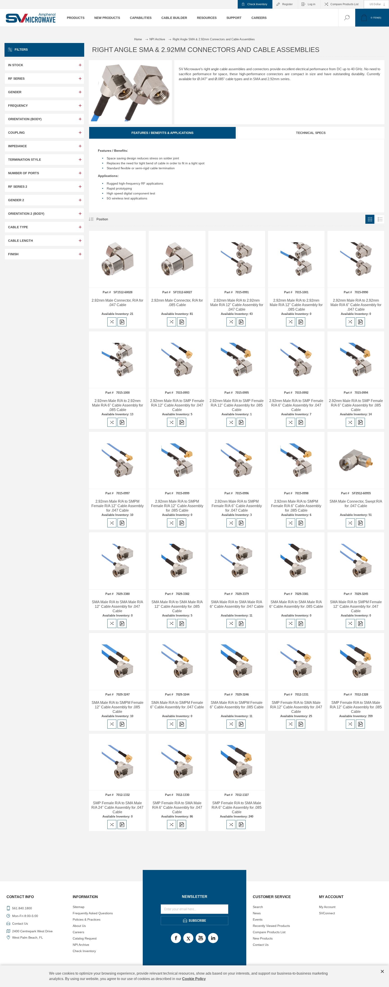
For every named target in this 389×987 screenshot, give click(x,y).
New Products (263, 938)
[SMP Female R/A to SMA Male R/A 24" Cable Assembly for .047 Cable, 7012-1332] (117, 762)
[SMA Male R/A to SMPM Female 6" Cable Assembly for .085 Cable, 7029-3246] (236, 661)
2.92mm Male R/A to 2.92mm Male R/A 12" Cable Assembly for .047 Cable (236, 304)
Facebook (176, 938)
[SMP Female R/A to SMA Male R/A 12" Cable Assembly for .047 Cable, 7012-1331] (296, 661)
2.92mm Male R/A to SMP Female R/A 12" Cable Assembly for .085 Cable (237, 405)
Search (258, 907)
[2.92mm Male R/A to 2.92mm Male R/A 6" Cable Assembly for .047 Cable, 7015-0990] (355, 259)
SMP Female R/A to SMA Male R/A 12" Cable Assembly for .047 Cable (296, 707)
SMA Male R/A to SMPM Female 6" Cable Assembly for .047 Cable (177, 705)
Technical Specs (311, 133)
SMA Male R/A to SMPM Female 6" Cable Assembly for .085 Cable (237, 705)
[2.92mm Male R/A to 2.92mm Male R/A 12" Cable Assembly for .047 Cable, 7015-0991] (236, 259)
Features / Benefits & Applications (162, 133)
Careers (78, 932)
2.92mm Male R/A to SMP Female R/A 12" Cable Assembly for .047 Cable (177, 405)
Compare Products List (344, 4)
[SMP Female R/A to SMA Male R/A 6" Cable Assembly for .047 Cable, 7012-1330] (177, 762)
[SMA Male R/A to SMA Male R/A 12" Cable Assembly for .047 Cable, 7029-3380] (117, 560)
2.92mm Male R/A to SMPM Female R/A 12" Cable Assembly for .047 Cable (117, 505)
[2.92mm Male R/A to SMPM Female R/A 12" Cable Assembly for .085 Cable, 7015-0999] (177, 460)
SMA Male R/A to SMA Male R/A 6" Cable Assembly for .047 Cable (237, 604)
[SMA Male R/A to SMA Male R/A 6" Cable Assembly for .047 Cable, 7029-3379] (236, 560)
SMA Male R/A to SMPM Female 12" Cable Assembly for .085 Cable (117, 707)
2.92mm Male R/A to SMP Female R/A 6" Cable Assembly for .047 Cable (296, 405)
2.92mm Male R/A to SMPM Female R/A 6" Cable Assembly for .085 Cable (296, 505)
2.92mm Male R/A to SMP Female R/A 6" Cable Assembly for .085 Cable (356, 405)
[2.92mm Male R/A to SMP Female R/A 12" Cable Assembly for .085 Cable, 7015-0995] (236, 359)
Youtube (201, 938)
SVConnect (327, 913)
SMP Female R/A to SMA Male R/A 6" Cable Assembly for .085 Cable (237, 807)
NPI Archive (81, 944)
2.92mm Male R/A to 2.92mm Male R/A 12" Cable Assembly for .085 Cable (296, 304)
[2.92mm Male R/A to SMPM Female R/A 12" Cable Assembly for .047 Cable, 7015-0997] (117, 460)
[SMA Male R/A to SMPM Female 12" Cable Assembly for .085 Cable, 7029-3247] (117, 661)
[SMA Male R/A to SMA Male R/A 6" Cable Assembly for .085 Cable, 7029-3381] (296, 560)
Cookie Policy (194, 979)
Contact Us (261, 944)
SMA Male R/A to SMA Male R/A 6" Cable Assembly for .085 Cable (296, 604)
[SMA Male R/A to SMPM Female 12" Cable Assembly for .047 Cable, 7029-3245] (355, 560)
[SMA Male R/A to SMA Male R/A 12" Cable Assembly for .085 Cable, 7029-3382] (177, 560)
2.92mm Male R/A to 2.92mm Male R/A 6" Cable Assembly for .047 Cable (355, 304)
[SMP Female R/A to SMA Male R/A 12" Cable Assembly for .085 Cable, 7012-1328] (355, 661)
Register (287, 4)
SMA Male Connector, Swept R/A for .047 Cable (356, 503)
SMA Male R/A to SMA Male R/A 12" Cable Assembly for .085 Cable (177, 606)
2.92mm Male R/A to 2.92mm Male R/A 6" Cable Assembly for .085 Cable (117, 405)
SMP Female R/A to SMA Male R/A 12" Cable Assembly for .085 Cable (356, 707)
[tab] (163, 132)
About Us (79, 926)
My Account (327, 907)
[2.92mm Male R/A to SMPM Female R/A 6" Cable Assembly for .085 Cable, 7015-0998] (296, 460)
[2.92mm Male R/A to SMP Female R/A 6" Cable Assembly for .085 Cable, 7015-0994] (355, 359)
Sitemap (78, 907)
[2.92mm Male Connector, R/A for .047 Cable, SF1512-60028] (117, 259)
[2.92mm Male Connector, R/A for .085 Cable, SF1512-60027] (177, 259)
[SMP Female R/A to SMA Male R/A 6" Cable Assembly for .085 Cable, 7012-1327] (236, 762)
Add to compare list (111, 321)
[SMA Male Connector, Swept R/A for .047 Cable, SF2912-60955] (355, 460)
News (257, 913)
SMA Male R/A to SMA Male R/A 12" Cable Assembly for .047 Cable (117, 606)
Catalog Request (85, 938)
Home (138, 39)
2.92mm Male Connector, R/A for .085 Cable (177, 302)
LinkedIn (213, 938)
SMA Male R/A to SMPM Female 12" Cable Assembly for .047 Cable (356, 606)
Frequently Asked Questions (93, 913)
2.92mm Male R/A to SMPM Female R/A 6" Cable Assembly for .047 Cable (237, 505)
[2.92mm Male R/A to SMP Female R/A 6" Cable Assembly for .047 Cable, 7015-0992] (296, 359)
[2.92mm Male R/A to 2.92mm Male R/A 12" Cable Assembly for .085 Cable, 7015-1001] (296, 259)
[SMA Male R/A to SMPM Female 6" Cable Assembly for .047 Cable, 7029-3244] (177, 661)
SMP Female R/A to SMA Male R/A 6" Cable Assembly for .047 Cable (177, 807)
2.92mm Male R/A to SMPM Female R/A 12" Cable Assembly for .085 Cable (177, 505)
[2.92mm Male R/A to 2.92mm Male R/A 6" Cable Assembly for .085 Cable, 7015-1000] (117, 359)
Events (257, 919)
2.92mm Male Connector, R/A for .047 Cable (117, 302)
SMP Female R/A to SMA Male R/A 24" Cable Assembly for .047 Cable (117, 807)
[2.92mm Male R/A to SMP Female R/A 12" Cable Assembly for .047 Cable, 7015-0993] (177, 359)
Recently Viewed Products (271, 926)
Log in (311, 4)
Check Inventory (257, 4)
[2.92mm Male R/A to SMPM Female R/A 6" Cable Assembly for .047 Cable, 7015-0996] (236, 460)
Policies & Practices (86, 919)
